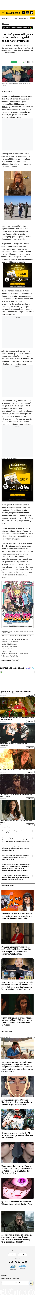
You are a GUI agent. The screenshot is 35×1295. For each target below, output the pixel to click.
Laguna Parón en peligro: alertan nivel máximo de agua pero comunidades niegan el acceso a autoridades (15, 849)
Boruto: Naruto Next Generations (15, 231)
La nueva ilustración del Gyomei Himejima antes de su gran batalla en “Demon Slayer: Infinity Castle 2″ (16, 1102)
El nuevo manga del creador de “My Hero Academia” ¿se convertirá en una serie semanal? (17, 1135)
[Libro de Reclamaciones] (22, 1267)
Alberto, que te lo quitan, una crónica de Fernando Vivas (14, 832)
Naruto (4, 107)
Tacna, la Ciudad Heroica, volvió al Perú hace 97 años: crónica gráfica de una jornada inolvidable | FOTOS (15, 857)
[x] (12, 1262)
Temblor (15, 18)
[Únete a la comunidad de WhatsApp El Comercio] (13, 62)
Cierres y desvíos (23, 18)
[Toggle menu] (3, 12)
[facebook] (9, 1262)
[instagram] (16, 1262)
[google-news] (26, 1262)
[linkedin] (23, 1262)
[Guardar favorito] (28, 62)
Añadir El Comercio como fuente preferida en (17, 27)
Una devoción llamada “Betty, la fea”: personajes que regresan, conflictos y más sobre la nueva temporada (16, 915)
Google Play (22, 1254)
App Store (12, 1254)
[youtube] (19, 1262)
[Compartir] (32, 62)
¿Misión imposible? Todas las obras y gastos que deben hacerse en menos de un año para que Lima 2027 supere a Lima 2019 (15, 877)
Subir (16, 1283)
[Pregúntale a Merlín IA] (31, 1283)
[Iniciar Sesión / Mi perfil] (31, 12)
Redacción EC (8, 91)
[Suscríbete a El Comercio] (27, 12)
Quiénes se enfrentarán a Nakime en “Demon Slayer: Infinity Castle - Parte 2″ (16, 1203)
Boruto (15, 660)
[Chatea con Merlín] (23, 12)
